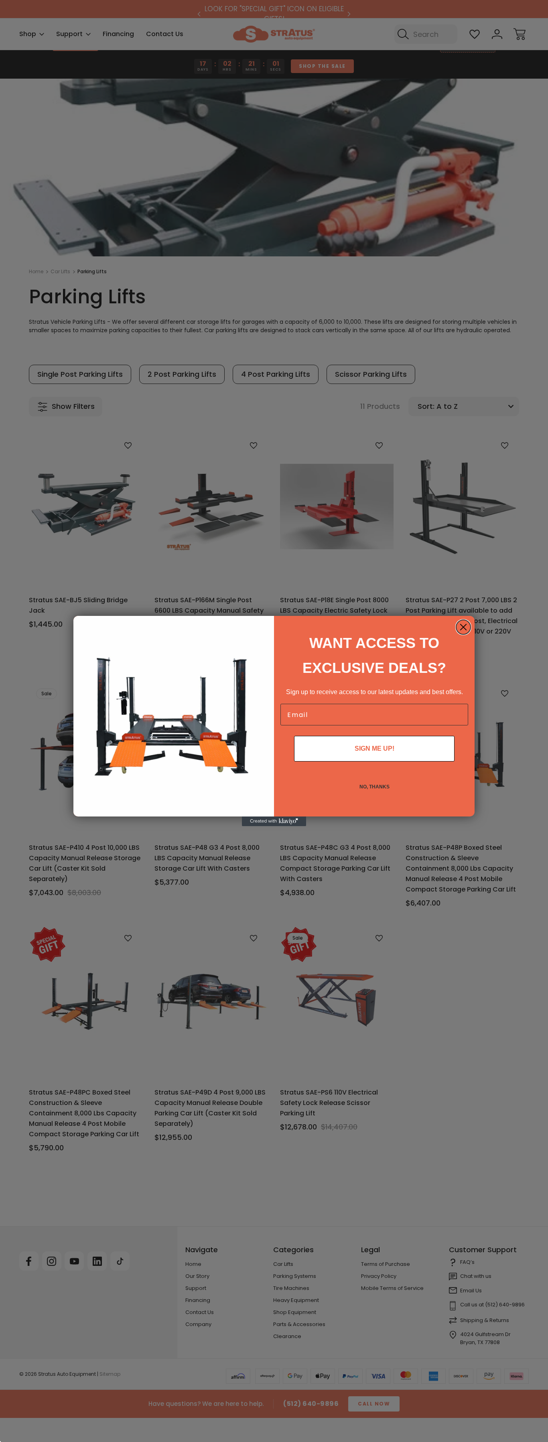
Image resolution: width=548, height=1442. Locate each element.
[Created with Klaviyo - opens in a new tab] (274, 821)
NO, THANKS (374, 787)
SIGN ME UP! (374, 748)
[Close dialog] (463, 627)
